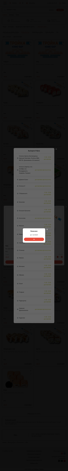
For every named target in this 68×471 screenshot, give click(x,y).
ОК (34, 239)
